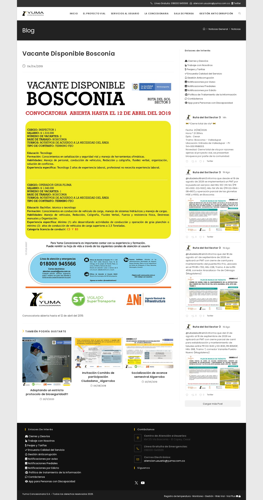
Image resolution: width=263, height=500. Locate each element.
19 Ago (226, 172)
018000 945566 (179, 3)
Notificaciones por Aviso (201, 82)
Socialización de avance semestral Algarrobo (149, 375)
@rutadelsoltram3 (196, 178)
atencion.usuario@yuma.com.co (211, 3)
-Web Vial (219, 496)
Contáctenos (195, 98)
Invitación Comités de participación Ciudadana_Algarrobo (98, 377)
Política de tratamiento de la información (54, 472)
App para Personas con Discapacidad (210, 103)
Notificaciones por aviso (42, 459)
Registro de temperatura (177, 496)
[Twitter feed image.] (213, 215)
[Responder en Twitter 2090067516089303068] (188, 395)
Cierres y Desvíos (197, 61)
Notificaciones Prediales (201, 86)
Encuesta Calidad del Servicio (204, 73)
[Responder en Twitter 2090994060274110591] (188, 161)
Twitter (237, 3)
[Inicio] (204, 29)
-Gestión (208, 496)
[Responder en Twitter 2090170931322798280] (188, 237)
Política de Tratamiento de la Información (212, 94)
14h (225, 117)
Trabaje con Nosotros (200, 65)
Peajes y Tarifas (195, 69)
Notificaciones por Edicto (201, 90)
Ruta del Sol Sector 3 (207, 117)
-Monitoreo (197, 496)
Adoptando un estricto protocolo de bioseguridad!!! (47, 392)
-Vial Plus (230, 496)
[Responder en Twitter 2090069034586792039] (188, 316)
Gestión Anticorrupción (200, 77)
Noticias (236, 29)
